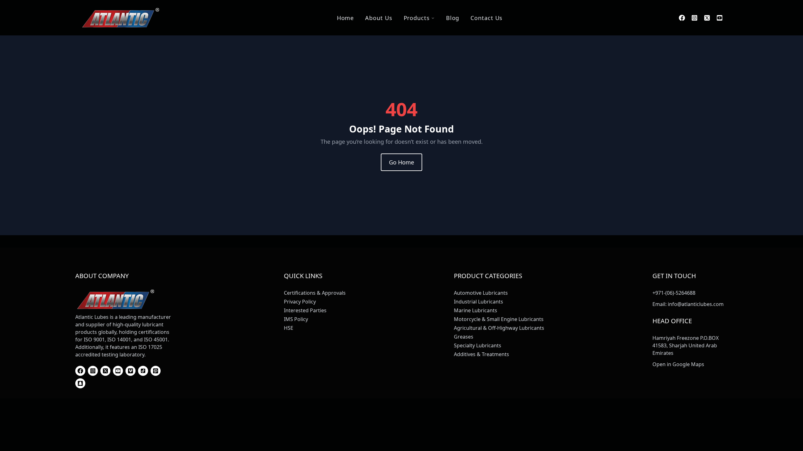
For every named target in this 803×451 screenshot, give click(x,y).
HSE (288, 327)
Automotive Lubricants (481, 292)
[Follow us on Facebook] (682, 18)
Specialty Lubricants (477, 345)
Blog (453, 18)
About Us (378, 18)
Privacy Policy (300, 301)
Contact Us (487, 18)
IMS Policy (296, 319)
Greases (463, 336)
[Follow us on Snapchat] (80, 383)
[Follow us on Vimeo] (130, 371)
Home (345, 18)
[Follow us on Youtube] (719, 18)
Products (417, 18)
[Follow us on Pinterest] (156, 371)
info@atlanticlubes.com (696, 304)
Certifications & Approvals (315, 292)
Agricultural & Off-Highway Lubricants (499, 327)
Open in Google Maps (678, 364)
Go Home (401, 162)
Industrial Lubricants (478, 301)
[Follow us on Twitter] (707, 18)
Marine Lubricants (475, 310)
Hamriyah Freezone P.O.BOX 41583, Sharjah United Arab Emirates (685, 345)
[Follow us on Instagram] (694, 18)
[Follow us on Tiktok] (143, 371)
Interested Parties (305, 310)
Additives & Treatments (481, 354)
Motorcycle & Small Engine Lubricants (499, 319)
